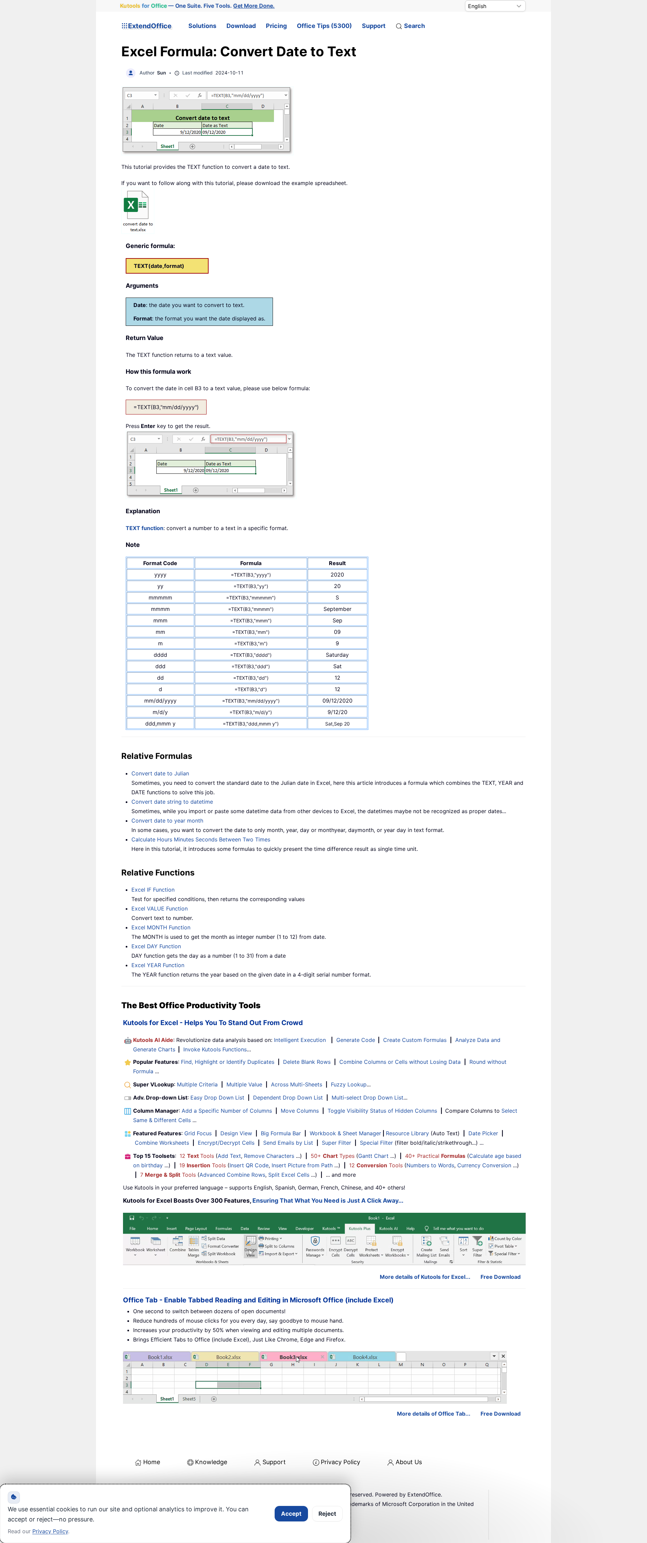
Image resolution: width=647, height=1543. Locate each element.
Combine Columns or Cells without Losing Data (400, 1061)
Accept (291, 1513)
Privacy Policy (340, 1461)
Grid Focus (198, 1133)
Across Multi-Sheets (296, 1084)
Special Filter (376, 1142)
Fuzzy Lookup (349, 1084)
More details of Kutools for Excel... (425, 1276)
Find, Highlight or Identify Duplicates (227, 1061)
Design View (236, 1133)
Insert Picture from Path (302, 1165)
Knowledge (211, 1461)
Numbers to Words (430, 1165)
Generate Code (355, 1040)
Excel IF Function (153, 889)
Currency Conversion (484, 1165)
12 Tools (197, 1155)
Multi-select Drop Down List (367, 1097)
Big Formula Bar (281, 1133)
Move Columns (300, 1110)
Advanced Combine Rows (232, 1174)
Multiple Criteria (197, 1084)
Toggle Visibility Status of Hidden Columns (382, 1110)
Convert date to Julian (160, 773)
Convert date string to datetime (172, 801)
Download (241, 25)
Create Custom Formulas (414, 1040)
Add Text (229, 1155)
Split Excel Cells (288, 1174)
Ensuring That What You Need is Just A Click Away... (327, 1200)
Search (414, 25)
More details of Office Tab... (433, 1413)
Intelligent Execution (300, 1040)
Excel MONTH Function (160, 927)
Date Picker (483, 1133)
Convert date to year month (167, 820)
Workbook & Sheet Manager (345, 1133)
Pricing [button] (276, 25)
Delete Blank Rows (307, 1061)
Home (151, 1461)
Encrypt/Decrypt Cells (226, 1142)
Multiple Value (245, 1084)
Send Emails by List (288, 1142)
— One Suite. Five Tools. (197, 5)
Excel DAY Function (156, 946)
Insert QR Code (249, 1165)
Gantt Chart (373, 1155)
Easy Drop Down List (217, 1097)
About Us (409, 1461)
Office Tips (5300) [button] (324, 25)
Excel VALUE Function (159, 908)
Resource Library (407, 1133)
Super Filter (336, 1142)
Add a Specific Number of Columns (227, 1110)
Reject (327, 1513)
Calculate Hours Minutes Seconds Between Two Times (200, 839)
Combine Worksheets (162, 1142)
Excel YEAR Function (157, 965)
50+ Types (333, 1155)
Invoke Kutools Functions (215, 1049)
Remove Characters (269, 1155)
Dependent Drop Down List (288, 1097)
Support (374, 25)
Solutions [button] (202, 25)
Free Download (501, 1276)
